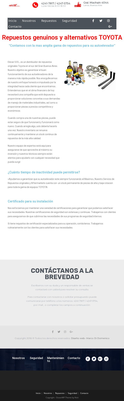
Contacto (14, 26)
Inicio (12, 21)
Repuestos (49, 21)
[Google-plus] (110, 26)
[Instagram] (108, 21)
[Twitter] (101, 21)
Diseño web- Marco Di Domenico (90, 338)
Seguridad (69, 21)
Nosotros (29, 21)
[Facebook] (93, 21)
